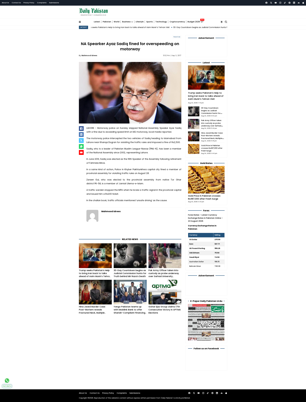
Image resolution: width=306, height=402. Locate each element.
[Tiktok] (285, 3)
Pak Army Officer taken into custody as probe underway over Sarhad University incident (163, 264)
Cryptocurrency (177, 20)
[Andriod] (299, 3)
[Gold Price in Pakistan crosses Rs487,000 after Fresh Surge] (206, 165)
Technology (161, 20)
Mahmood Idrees (89, 54)
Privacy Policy (28, 3)
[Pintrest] (289, 3)
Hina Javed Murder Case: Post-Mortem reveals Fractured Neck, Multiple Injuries (92, 301)
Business (126, 20)
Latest (97, 20)
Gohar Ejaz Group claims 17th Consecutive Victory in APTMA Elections (164, 299)
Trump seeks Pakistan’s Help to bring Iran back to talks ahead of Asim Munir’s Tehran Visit (102, 26)
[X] (81, 139)
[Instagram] (280, 3)
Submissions (54, 3)
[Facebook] (266, 3)
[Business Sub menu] (132, 21)
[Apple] (303, 3)
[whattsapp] (7, 380)
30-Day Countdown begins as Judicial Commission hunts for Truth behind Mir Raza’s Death (190, 26)
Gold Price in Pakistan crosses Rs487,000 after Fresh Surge (211, 134)
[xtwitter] (271, 3)
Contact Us (16, 3)
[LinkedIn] (81, 133)
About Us (5, 3)
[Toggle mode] (221, 20)
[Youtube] (276, 3)
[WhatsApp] (81, 145)
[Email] (81, 151)
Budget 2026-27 (195, 20)
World (116, 20)
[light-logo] (93, 11)
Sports (149, 20)
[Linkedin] (294, 3)
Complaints (41, 3)
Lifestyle (140, 20)
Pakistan (107, 20)
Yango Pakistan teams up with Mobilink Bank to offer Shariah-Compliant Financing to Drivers (129, 301)
